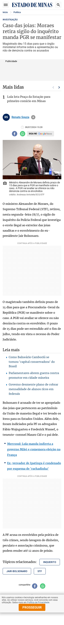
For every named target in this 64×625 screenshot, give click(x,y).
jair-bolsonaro (16, 571)
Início (5, 12)
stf (40, 571)
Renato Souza (20, 117)
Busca (58, 5)
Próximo (59, 87)
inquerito (49, 562)
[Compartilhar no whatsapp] (22, 133)
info (33, 117)
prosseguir (32, 607)
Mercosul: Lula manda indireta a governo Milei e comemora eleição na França (33, 449)
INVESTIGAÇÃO (10, 19)
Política (17, 12)
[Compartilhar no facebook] (14, 133)
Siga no (33, 133)
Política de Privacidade (38, 602)
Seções (6, 5)
